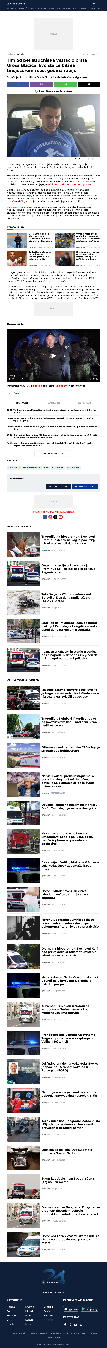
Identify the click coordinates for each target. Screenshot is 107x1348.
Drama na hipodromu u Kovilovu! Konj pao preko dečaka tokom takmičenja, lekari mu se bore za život (69, 952)
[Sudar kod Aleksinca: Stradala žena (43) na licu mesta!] (23, 1186)
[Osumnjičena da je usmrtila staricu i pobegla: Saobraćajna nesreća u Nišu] (23, 1100)
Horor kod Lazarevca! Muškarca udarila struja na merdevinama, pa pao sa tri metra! (70, 1240)
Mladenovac (73, 467)
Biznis (94, 8)
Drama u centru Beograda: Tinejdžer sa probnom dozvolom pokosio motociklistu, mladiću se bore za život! (70, 1211)
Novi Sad (48, 1320)
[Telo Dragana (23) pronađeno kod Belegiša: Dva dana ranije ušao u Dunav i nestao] (23, 602)
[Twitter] (55, 517)
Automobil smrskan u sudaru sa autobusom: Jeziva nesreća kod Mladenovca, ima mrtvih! (65, 1009)
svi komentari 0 (58, 487)
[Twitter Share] (89, 84)
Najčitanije (53, 403)
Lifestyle (85, 8)
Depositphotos (53, 1337)
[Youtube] (61, 517)
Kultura (29, 1319)
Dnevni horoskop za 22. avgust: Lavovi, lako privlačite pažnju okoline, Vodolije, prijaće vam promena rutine (53, 444)
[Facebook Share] (18, 84)
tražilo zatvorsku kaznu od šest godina (69, 184)
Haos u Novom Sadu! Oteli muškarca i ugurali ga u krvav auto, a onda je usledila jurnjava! (69, 981)
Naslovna (11, 54)
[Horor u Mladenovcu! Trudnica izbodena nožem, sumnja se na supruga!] (23, 899)
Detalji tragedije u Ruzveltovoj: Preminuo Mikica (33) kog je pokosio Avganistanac (68, 569)
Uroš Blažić (14, 467)
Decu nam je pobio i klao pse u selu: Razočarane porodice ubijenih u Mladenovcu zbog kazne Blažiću (40, 237)
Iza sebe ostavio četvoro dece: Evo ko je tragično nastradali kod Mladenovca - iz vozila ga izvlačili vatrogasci (70, 693)
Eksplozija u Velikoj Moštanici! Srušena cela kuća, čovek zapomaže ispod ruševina (70, 866)
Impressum (33, 1333)
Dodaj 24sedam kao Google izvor (55, 91)
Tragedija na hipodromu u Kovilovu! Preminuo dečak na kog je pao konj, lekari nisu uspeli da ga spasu (68, 540)
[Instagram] (50, 517)
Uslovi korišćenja (89, 1333)
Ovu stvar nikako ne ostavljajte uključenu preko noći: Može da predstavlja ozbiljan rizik (55, 427)
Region (47, 1311)
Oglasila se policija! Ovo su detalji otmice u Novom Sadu (66, 1151)
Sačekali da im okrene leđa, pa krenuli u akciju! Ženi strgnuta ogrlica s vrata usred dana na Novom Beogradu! (70, 626)
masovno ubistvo (32, 467)
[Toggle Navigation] (98, 3)
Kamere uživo (23, 8)
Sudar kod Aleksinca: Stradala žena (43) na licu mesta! (67, 1180)
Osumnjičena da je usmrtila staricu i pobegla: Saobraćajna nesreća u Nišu (69, 1094)
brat (46, 467)
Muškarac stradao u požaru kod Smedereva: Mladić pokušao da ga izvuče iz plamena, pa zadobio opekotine (67, 839)
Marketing (44, 1333)
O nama (13, 1333)
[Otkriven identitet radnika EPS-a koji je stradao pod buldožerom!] (23, 755)
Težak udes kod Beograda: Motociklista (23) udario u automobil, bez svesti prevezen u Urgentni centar (70, 1124)
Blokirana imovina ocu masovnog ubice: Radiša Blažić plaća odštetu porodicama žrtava (87, 255)
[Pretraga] (93, 3)
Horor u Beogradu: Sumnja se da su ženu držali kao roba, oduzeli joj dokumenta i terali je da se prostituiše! (70, 923)
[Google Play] (89, 1309)
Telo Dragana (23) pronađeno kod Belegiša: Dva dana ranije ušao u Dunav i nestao (66, 598)
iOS (28, 386)
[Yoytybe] (76, 1325)
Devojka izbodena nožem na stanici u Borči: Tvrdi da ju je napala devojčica (69, 806)
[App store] (71, 1309)
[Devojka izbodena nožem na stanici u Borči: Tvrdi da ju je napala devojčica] (23, 813)
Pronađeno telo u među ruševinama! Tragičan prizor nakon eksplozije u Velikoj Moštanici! (68, 1038)
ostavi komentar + (84, 487)
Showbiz (51, 8)
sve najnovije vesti (53, 453)
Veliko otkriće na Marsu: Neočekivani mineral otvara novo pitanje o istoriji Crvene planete (54, 411)
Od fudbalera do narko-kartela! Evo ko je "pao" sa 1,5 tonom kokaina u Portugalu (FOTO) (69, 1067)
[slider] (53, 376)
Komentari (84, 403)
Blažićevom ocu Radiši (20, 207)
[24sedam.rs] (16, 3)
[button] (54, 356)
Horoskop (49, 1315)
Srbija (28, 1324)
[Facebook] (45, 517)
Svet (59, 8)
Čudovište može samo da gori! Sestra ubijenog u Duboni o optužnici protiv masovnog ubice (40, 255)
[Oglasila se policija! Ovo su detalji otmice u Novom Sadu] (23, 1158)
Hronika (66, 8)
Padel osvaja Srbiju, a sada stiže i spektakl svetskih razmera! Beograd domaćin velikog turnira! (53, 419)
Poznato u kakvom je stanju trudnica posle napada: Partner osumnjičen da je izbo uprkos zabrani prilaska (69, 655)
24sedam (61, 386)
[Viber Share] (41, 84)
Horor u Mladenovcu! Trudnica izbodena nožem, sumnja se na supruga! (64, 895)
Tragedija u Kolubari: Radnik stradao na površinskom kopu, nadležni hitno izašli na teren (69, 722)
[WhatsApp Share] (65, 84)
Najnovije (11, 8)
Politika (35, 8)
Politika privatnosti (71, 1333)
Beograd (48, 1306)
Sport (43, 8)
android (37, 386)
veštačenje (58, 467)
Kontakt (22, 1333)
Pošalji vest (56, 1333)
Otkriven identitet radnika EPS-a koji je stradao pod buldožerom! (70, 749)
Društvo (76, 8)
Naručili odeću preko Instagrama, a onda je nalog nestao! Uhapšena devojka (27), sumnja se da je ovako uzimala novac (67, 781)
